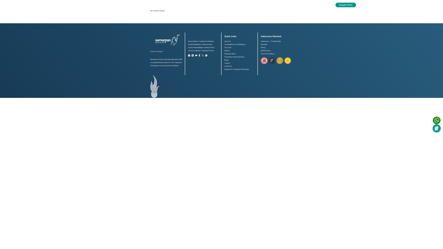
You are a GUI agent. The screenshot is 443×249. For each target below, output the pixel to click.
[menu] (362, 5)
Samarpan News (230, 54)
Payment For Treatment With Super (236, 69)
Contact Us (228, 66)
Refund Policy (265, 51)
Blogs (226, 60)
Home (180, 5)
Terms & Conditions (268, 54)
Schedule (264, 44)
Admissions (250, 5)
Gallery (227, 51)
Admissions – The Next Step (271, 41)
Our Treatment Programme (209, 5)
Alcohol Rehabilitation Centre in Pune (201, 47)
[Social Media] (437, 128)
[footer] (264, 60)
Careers (227, 63)
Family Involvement (233, 5)
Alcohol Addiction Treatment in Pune (201, 51)
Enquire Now (346, 4)
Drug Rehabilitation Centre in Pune (200, 44)
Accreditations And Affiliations (235, 44)
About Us (189, 5)
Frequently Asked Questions (234, 57)
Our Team (227, 47)
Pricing (263, 47)
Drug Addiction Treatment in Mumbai (201, 41)
